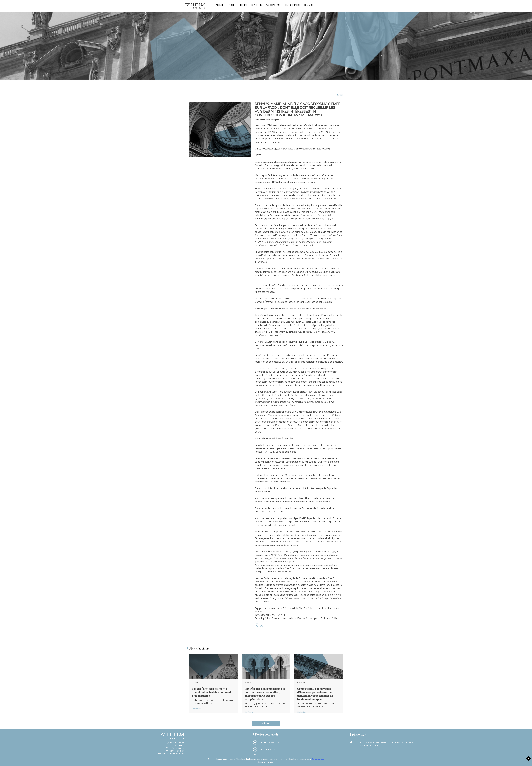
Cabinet (232, 5)
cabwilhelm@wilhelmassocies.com (170, 753)
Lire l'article (196, 709)
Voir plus (266, 723)
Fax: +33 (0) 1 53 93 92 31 (175, 751)
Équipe (243, 5)
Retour (340, 95)
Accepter (262, 762)
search (337, 5)
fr (341, 5)
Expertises (257, 5)
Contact (308, 5)
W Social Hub (273, 5)
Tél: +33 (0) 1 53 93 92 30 (175, 748)
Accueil (220, 5)
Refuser (270, 762)
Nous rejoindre (292, 5)
